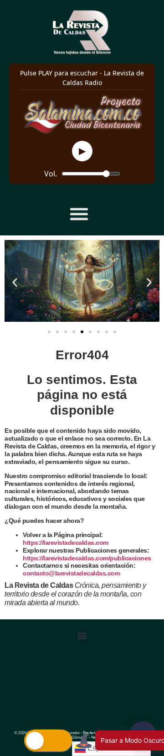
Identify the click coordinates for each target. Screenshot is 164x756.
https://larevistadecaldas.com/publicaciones (87, 558)
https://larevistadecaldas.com (65, 542)
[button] (79, 214)
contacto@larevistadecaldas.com (72, 573)
